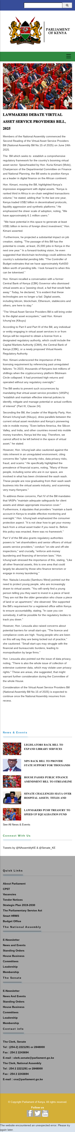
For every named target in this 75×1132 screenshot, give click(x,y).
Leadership (10, 966)
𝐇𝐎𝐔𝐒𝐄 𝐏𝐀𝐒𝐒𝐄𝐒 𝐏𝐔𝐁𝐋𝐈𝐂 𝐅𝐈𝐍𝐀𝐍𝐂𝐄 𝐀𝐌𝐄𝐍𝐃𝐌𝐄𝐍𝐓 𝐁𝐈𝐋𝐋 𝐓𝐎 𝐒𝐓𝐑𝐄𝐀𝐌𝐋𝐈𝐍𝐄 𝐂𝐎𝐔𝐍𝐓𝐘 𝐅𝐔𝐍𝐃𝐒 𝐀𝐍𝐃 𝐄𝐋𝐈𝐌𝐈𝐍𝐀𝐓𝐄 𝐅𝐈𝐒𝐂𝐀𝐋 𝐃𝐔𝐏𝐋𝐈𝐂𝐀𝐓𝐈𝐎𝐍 (48, 783)
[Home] (37, 30)
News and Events (14, 945)
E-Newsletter (11, 939)
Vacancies (9, 894)
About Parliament (14, 883)
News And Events (14, 996)
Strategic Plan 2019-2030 (19, 905)
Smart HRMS (11, 915)
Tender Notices (13, 899)
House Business (13, 955)
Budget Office (12, 921)
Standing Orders (13, 950)
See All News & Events (16, 824)
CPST (6, 888)
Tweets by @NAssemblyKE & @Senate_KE (29, 847)
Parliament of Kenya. (34, 1102)
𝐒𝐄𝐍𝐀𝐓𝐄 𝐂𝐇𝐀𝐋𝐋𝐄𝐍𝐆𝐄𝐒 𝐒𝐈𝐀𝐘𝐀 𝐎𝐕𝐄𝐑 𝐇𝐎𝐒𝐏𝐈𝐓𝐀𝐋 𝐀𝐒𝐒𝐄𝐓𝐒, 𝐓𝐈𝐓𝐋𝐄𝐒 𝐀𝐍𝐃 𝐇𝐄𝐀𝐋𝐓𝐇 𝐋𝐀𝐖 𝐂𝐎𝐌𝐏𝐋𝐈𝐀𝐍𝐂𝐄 (47, 798)
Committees (10, 961)
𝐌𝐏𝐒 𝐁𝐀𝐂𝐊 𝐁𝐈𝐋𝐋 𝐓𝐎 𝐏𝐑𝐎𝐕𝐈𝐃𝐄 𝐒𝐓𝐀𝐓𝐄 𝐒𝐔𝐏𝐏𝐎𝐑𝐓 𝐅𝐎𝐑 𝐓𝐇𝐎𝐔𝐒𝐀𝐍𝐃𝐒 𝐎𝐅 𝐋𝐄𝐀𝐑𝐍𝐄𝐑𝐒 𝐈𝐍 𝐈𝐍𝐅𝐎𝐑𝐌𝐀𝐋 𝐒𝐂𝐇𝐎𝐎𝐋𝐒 (47, 767)
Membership (11, 972)
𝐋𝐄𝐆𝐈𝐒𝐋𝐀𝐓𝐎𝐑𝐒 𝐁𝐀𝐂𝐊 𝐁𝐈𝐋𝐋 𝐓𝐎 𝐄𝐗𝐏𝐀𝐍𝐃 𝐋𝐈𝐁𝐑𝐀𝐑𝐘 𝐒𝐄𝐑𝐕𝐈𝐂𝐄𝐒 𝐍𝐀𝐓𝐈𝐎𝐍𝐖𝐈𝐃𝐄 (43, 749)
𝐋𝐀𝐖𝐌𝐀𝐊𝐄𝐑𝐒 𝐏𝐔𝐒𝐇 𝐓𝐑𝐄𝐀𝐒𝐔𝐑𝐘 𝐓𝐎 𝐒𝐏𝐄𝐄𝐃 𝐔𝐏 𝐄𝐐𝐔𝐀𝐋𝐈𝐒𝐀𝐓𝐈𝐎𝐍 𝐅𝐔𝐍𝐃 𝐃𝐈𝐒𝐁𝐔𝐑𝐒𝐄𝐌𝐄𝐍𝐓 (47, 814)
